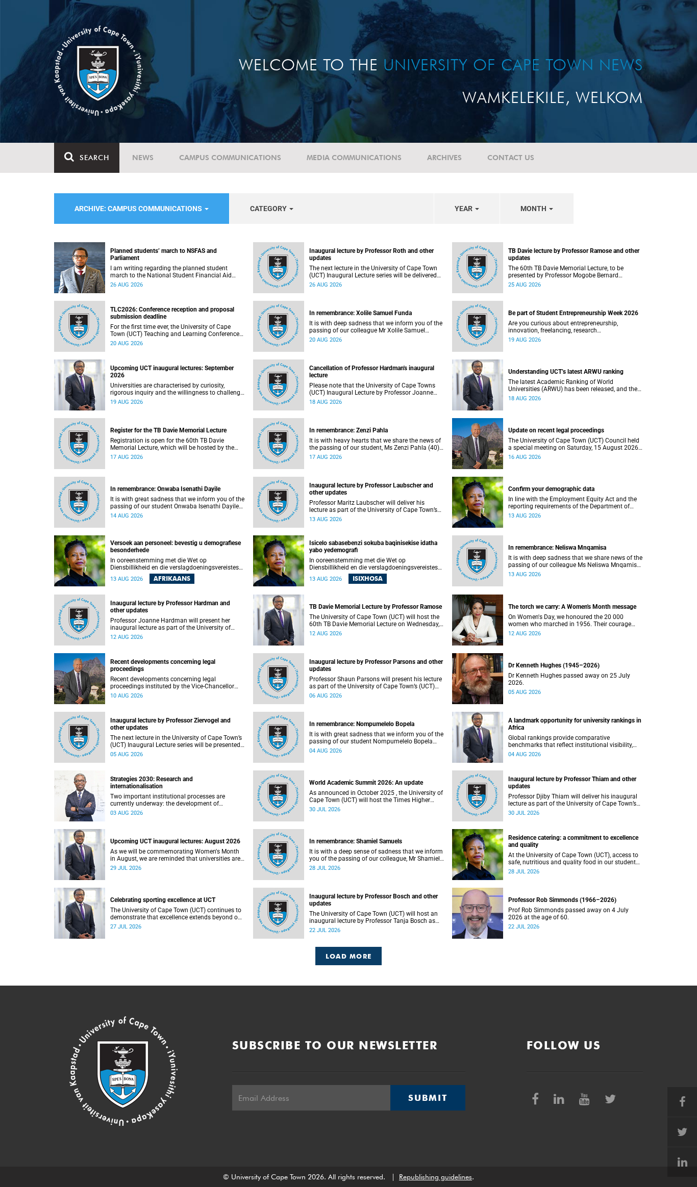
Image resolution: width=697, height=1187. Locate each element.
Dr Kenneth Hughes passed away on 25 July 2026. (569, 679)
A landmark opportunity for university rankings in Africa (574, 724)
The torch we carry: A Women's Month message (572, 606)
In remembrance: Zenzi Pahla (348, 430)
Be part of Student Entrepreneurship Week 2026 (573, 313)
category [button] (269, 208)
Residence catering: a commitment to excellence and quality (573, 841)
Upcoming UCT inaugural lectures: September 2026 (172, 372)
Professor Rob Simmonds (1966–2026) (562, 900)
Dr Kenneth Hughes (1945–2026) (554, 665)
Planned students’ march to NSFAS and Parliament (163, 254)
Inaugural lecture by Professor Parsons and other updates (376, 665)
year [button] (464, 208)
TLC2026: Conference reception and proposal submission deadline (172, 313)
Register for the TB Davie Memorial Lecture (168, 430)
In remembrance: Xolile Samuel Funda (360, 313)
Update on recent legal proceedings (556, 430)
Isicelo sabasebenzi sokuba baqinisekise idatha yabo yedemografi (373, 546)
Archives (444, 157)
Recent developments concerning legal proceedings (162, 665)
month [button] (534, 208)
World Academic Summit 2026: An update (366, 782)
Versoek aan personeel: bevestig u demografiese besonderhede (175, 546)
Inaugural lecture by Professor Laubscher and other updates (371, 489)
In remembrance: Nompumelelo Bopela (361, 724)
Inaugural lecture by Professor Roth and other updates (371, 254)
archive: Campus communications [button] (139, 208)
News (143, 157)
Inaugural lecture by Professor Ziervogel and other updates (170, 724)
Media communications (354, 157)
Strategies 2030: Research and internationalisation (151, 783)
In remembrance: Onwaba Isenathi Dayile (165, 489)
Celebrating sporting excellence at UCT (162, 900)
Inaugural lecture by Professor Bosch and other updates (373, 900)
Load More (349, 956)
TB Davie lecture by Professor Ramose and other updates (573, 254)
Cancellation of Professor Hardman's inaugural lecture (371, 372)
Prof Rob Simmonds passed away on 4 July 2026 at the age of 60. (568, 914)
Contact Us (510, 157)
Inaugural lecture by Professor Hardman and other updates (170, 607)
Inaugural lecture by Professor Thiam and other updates (572, 783)
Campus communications (230, 157)
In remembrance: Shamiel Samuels (355, 841)
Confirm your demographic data (551, 489)
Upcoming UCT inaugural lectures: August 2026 (175, 841)
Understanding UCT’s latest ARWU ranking (566, 371)
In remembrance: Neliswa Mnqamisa (557, 547)
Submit (427, 1098)
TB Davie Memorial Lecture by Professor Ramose (375, 606)
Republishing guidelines (435, 1177)
